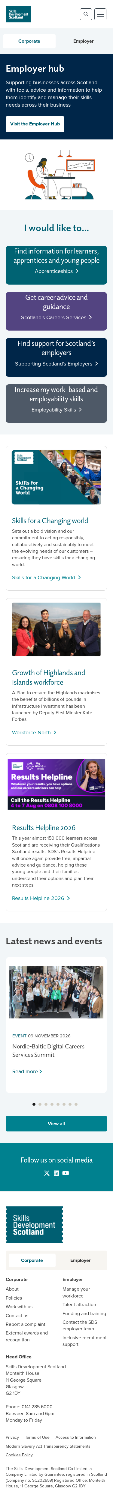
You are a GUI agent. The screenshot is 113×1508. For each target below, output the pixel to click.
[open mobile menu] (100, 14)
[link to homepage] (18, 14)
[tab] (33, 1104)
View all (56, 1123)
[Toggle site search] (86, 14)
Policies (14, 1298)
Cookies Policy (19, 1455)
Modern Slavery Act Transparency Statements (48, 1446)
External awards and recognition (27, 1336)
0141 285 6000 (37, 1406)
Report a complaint (25, 1324)
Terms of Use (37, 1437)
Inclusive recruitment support (85, 1341)
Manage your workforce (76, 1292)
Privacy (12, 1437)
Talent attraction (79, 1304)
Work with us (19, 1306)
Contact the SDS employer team (80, 1325)
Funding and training (84, 1313)
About (12, 1289)
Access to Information (76, 1437)
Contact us (17, 1315)
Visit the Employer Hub (35, 123)
